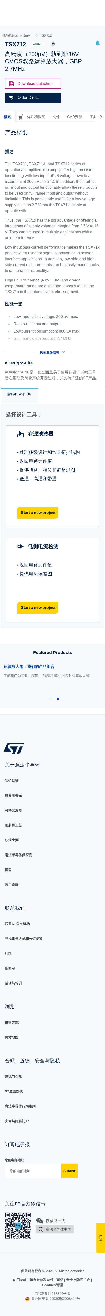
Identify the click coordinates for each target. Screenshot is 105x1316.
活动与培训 (13, 983)
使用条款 (20, 1280)
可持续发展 (13, 810)
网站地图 (12, 1037)
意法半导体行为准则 (20, 1106)
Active (37, 44)
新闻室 (10, 968)
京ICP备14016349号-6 (52, 1294)
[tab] (7, 116)
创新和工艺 (13, 825)
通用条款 (12, 885)
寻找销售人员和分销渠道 (23, 939)
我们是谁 (12, 781)
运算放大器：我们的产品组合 (29, 666)
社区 (8, 953)
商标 (59, 1280)
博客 (8, 870)
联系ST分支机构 (17, 924)
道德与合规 (13, 1076)
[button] (97, 44)
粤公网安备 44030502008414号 (55, 1299)
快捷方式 (12, 1022)
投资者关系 (13, 795)
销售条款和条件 (41, 1280)
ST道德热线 (14, 1091)
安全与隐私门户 (17, 1121)
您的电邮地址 (14, 1160)
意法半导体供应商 (18, 855)
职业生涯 (12, 840)
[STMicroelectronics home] (16, 748)
